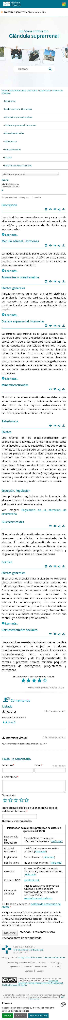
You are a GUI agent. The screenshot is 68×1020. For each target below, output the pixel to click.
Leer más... (10, 235)
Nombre (7, 765)
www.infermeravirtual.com (38, 898)
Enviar (9, 932)
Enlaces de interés (9, 197)
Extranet (27, 966)
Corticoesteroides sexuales (18, 165)
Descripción (10, 101)
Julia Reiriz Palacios (10, 184)
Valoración (9, 795)
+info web (56, 841)
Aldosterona (10, 141)
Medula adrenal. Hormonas (18, 109)
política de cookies (20, 1010)
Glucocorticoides (12, 149)
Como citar (36, 197)
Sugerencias (14, 966)
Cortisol (8, 157)
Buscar (40, 971)
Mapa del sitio (41, 966)
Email (50, 765)
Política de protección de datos (21, 962)
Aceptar (8, 1015)
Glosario (55, 966)
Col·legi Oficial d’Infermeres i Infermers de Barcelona (41, 957)
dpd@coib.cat (31, 880)
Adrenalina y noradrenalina (18, 117)
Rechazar (20, 1015)
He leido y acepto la (31, 905)
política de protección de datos (31, 905)
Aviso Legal (55, 962)
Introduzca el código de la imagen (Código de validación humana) (30, 809)
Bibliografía (24, 197)
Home (5, 90)
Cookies (42, 962)
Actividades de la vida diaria (23, 90)
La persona (45, 90)
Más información (38, 1015)
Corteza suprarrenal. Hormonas (20, 125)
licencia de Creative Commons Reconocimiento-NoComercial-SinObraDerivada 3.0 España (32, 982)
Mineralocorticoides (14, 133)
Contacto (29, 971)
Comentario (9, 777)
